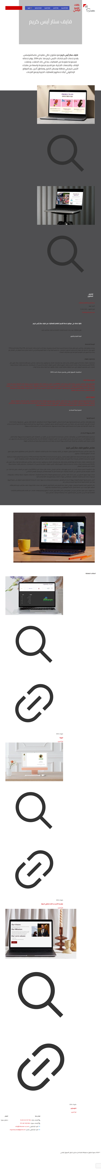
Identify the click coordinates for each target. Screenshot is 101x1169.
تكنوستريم (73, 1108)
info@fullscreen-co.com (22, 1126)
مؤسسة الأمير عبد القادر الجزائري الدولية (52, 904)
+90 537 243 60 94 (25, 1120)
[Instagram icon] (99, 1163)
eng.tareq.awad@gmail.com (18, 1129)
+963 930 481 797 (25, 1123)
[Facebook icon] (99, 1156)
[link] (66, 134)
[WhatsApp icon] (99, 1154)
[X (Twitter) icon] (99, 1158)
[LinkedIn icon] (99, 1161)
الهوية (61, 737)
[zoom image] (66, 182)
